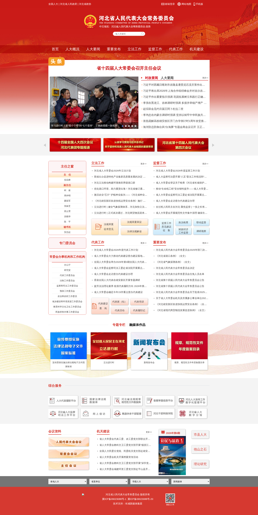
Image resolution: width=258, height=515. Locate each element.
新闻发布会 (149, 362)
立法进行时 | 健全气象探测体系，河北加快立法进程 (121, 207)
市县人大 (200, 434)
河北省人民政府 (68, 4)
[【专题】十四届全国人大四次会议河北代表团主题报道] (75, 150)
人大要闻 (93, 49)
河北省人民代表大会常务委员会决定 (175, 268)
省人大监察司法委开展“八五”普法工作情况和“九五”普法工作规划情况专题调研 (197, 176)
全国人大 (53, 4)
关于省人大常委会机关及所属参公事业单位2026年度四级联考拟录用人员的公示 (198, 298)
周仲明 (67, 195)
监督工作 (155, 49)
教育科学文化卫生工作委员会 (67, 307)
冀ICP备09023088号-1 (114, 499)
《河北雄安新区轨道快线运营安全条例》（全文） (182, 304)
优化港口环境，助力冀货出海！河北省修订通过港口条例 (124, 188)
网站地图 (186, 4)
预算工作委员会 (67, 291)
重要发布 (114, 49)
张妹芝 (67, 206)
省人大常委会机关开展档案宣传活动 (118, 457)
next (134, 103)
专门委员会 (67, 243)
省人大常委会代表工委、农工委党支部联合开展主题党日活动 (132, 439)
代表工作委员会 (67, 275)
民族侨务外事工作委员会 (67, 312)
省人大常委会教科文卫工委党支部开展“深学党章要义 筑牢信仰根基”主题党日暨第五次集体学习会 (151, 463)
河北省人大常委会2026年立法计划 (112, 170)
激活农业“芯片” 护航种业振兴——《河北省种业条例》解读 (125, 194)
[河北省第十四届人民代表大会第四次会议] (182, 150)
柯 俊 (67, 190)
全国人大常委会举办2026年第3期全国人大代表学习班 (123, 262)
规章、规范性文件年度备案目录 (189, 362)
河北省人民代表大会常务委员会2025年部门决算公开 (184, 250)
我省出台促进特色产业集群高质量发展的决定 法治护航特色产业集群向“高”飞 (135, 176)
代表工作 (176, 49)
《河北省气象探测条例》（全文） (174, 262)
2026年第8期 (173, 433)
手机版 (199, 4)
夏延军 (67, 201)
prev (54, 103)
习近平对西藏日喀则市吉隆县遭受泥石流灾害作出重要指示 (178, 84)
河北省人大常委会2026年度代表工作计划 (116, 250)
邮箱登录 (169, 4)
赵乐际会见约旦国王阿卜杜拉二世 (163, 108)
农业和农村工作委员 (67, 296)
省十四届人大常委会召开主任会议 (129, 68)
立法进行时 (108, 362)
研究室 (67, 270)
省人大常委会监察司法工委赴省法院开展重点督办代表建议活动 (190, 194)
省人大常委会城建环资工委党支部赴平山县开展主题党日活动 (132, 469)
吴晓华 (67, 216)
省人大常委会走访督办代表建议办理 (175, 201)
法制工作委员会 (67, 280)
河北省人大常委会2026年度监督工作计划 (178, 170)
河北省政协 (85, 4)
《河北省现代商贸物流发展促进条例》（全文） (181, 310)
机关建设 (197, 49)
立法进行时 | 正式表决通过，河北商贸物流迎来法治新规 (124, 213)
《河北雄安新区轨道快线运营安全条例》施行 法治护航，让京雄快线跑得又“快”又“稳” (139, 201)
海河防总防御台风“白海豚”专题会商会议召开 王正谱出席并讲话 (180, 126)
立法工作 (134, 49)
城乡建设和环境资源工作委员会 (67, 301)
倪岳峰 (67, 180)
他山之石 (200, 449)
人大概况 (72, 49)
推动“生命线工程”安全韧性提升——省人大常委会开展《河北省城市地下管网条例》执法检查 (205, 188)
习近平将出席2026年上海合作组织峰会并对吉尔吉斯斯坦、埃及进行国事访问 (189, 90)
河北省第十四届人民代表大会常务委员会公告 (180, 280)
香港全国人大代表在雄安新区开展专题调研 (117, 280)
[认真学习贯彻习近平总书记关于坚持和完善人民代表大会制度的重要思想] (129, 150)
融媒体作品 (137, 324)
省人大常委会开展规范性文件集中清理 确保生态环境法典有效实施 (191, 213)
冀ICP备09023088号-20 (140, 499)
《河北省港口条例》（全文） (171, 256)
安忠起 (67, 232)
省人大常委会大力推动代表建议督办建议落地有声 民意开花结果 (128, 256)
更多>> (205, 78)
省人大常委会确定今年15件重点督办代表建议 (118, 292)
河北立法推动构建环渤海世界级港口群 (114, 182)
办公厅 (67, 265)
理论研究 (200, 464)
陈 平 (67, 222)
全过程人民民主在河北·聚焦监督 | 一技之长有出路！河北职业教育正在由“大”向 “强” (200, 207)
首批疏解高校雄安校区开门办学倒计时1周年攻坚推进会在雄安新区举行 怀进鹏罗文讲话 (195, 120)
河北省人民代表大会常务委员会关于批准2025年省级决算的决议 (190, 292)
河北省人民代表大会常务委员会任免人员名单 (180, 274)
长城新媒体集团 (133, 503)
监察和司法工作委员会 (67, 286)
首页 (55, 49)
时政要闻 (151, 78)
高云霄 (67, 211)
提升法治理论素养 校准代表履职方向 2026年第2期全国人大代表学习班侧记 (134, 286)
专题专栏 (118, 324)
